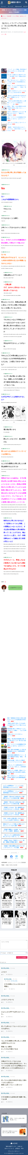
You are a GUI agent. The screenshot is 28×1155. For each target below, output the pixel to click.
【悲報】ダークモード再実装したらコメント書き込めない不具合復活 (14, 11)
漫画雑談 (23, 862)
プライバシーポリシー (14, 1151)
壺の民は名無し (14, 980)
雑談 (7, 865)
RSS (22, 1148)
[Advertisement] (14, 51)
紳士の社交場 (14, 865)
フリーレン (3, 6)
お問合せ (17, 1148)
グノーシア (10, 6)
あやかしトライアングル (14, 862)
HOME (15, 1143)
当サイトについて (9, 1148)
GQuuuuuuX (18, 6)
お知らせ (20, 1146)
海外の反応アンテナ (11, 1146)
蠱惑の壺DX (16, 2)
